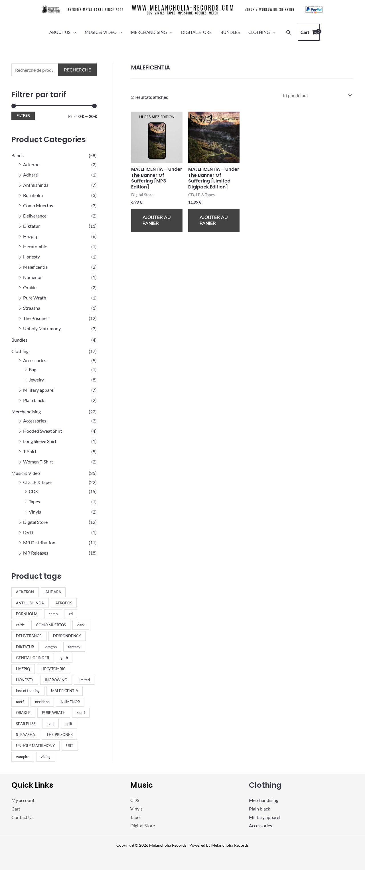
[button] (288, 32)
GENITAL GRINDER (32, 657)
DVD (28, 532)
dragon (51, 647)
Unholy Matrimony (42, 328)
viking (45, 756)
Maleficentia (35, 267)
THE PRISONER (59, 734)
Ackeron (31, 164)
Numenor (32, 277)
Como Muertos (38, 205)
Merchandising (26, 411)
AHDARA (53, 592)
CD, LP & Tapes (37, 482)
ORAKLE (23, 712)
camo (53, 614)
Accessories (34, 360)
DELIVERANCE (29, 635)
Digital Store (35, 522)
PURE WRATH (54, 712)
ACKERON (25, 592)
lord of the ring (28, 690)
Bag (32, 369)
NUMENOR (70, 701)
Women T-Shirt (38, 461)
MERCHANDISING (149, 32)
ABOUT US (59, 32)
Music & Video (25, 473)
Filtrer (23, 115)
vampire (22, 756)
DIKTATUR (25, 647)
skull (50, 723)
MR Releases (35, 552)
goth (64, 657)
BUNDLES (230, 32)
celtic (20, 625)
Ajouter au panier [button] (157, 220)
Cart (15, 808)
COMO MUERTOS (51, 625)
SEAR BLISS (25, 723)
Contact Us (22, 817)
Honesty (31, 256)
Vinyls (35, 511)
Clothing (20, 351)
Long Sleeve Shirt (39, 441)
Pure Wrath (34, 297)
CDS (33, 491)
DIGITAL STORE (196, 32)
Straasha (31, 308)
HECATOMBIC (53, 668)
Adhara (30, 174)
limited (84, 680)
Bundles (19, 339)
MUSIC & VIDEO (101, 32)
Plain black (33, 400)
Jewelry (36, 379)
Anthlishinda (35, 185)
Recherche (77, 70)
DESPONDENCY (67, 635)
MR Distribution (39, 542)
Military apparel (38, 390)
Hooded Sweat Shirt (42, 431)
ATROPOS (63, 603)
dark (81, 625)
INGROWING (56, 680)
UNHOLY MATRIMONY (35, 745)
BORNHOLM (26, 614)
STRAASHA (25, 734)
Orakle (29, 287)
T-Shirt (29, 451)
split (69, 723)
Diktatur (31, 226)
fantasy (74, 647)
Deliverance (34, 215)
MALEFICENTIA (64, 690)
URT (69, 745)
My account (23, 800)
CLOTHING (259, 32)
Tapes (34, 501)
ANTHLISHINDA (30, 603)
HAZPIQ (23, 668)
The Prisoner (35, 318)
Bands (17, 155)
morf (20, 701)
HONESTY (24, 680)
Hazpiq (30, 236)
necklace (42, 701)
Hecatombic (35, 246)
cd (71, 614)
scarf (81, 712)
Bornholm (33, 195)
